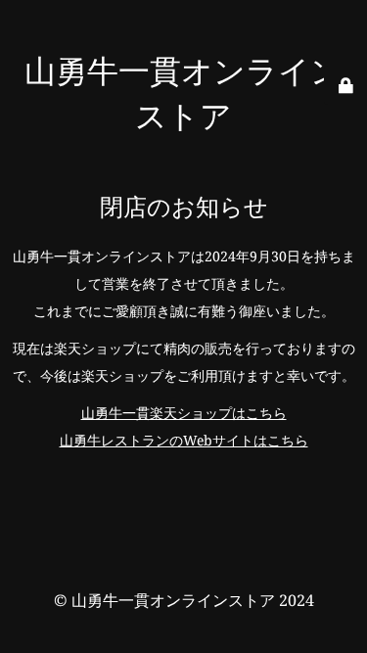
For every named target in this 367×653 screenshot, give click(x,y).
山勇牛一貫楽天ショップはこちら (184, 412)
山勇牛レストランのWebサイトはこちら (184, 440)
